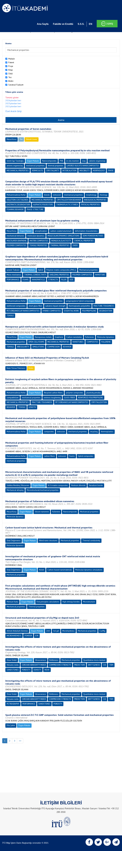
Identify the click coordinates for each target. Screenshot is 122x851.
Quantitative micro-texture (94, 660)
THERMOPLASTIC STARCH (67, 204)
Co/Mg (102, 631)
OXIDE (75, 245)
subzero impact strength (55, 306)
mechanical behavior (15, 235)
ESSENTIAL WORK (71, 311)
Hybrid (40, 270)
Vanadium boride (96, 485)
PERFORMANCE (13, 279)
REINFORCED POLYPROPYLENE (90, 397)
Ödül (10, 73)
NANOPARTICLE (38, 279)
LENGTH (32, 407)
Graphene (59, 337)
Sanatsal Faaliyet (15, 84)
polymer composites (74, 392)
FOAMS (26, 279)
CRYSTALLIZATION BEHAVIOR (69, 200)
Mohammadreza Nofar (16, 195)
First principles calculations (48, 601)
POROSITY (26, 670)
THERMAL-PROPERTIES (59, 245)
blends (47, 195)
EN (90, 24)
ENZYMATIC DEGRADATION (18, 204)
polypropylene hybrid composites (80, 301)
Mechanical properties (88, 270)
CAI (104, 665)
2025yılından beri (13, 103)
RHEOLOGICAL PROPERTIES (95, 200)
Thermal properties (36, 606)
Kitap (10, 70)
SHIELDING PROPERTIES (59, 274)
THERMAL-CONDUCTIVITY (35, 274)
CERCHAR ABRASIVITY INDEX (34, 665)
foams (72, 456)
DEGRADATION (105, 311)
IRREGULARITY (23, 346)
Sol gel (56, 631)
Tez (10, 77)
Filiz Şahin (11, 725)
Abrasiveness (40, 660)
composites (49, 431)
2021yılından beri (13, 106)
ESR (36, 635)
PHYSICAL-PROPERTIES (90, 204)
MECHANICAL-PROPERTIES (18, 170)
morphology (91, 195)
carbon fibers (49, 456)
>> (20, 741)
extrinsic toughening (52, 397)
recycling (94, 431)
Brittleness (53, 660)
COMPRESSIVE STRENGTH (60, 665)
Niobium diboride (78, 485)
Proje (10, 66)
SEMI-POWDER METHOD (93, 235)
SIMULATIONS (38, 346)
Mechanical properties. (16, 574)
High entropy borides (71, 601)
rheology (103, 195)
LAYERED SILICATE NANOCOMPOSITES (83, 165)
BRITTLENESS (94, 665)
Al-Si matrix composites (58, 485)
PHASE (111, 170)
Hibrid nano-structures (48, 540)
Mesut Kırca (11, 139)
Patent (11, 62)
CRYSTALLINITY (52, 170)
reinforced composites (16, 306)
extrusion (57, 195)
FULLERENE (106, 342)
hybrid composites (85, 456)
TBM (111, 665)
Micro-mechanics (14, 274)
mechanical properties (35, 165)
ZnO (48, 631)
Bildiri (10, 81)
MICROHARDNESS (14, 635)
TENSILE (10, 315)
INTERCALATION (69, 170)
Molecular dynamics (105, 337)
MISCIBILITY (85, 170)
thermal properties (55, 165)
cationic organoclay (97, 161)
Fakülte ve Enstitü (63, 24)
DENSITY (37, 670)
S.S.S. (81, 24)
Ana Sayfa (43, 24)
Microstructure (89, 601)
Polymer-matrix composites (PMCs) (61, 270)
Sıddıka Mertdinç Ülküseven (18, 485)
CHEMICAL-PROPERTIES (84, 240)
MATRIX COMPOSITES (39, 240)
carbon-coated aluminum (61, 231)
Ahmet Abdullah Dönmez (17, 631)
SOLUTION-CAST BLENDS (17, 200)
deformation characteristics (86, 231)
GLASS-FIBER (69, 397)
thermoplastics (107, 431)
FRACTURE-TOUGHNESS (104, 306)
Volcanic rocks (13, 665)
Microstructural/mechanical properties (43, 490)
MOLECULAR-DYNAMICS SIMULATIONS (63, 235)
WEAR (46, 670)
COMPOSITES (92, 342)
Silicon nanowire (42, 511)
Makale (11, 58)
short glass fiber (35, 306)
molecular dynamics (35, 235)
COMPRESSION (53, 346)
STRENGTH (53, 279)
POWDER (28, 635)
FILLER (63, 279)
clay (84, 161)
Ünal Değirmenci (14, 540)
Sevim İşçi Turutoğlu (15, 161)
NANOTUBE (100, 274)
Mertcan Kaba (12, 601)
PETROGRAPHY (13, 704)
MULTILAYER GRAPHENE (16, 240)
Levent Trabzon (13, 270)
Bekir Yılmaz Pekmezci (16, 368)
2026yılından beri (13, 100)
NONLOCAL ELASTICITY (61, 240)
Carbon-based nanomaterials (59, 570)
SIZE (71, 279)
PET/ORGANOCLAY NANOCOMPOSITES (23, 311)
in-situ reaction (72, 161)
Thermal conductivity (91, 540)
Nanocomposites (49, 161)
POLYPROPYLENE (89, 311)
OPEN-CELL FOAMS (36, 342)
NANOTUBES (78, 342)
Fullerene (56, 511)
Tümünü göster (12, 97)
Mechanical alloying (15, 490)
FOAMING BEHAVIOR (15, 209)
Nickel (41, 570)
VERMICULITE (37, 170)
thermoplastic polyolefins (79, 306)
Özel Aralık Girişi (13, 111)
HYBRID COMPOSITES (52, 311)
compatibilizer (13, 397)
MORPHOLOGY (99, 170)
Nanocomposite (70, 511)
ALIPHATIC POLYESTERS (43, 204)
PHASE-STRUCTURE (35, 209)
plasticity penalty (93, 392)
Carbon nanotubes (74, 337)
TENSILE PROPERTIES (38, 245)
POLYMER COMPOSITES (16, 245)
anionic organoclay (15, 165)
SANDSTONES (13, 670)
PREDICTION (79, 665)
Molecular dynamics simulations (88, 570)
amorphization (41, 231)
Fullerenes (89, 337)
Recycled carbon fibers (53, 392)
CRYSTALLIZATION (99, 402)
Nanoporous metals (43, 337)
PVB (61, 161)
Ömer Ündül (12, 660)
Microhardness (68, 631)
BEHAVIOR (67, 346)
